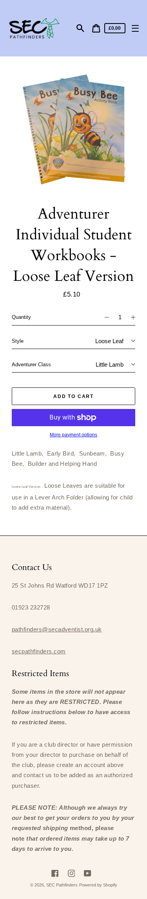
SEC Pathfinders (62, 885)
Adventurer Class (31, 364)
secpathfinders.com (38, 651)
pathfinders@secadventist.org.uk (57, 629)
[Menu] (135, 28)
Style (18, 341)
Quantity (21, 317)
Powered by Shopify (98, 885)
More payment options (73, 435)
